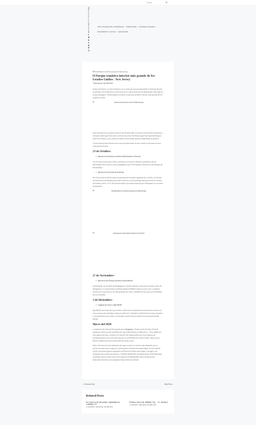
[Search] (166, 2)
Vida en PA (89, 41)
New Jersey (98, 83)
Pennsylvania (131, 27)
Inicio (99, 27)
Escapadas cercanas (147, 27)
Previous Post (88, 384)
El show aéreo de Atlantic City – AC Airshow (148, 402)
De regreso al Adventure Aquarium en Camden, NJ (103, 403)
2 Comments (133, 405)
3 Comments (90, 407)
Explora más (123, 32)
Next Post (169, 384)
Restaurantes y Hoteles (106, 32)
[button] (125, 27)
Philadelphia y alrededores (113, 27)
